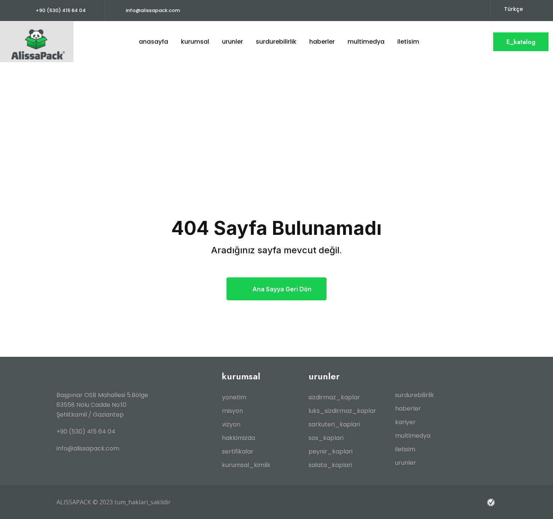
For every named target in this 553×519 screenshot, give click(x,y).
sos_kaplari (325, 438)
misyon (232, 410)
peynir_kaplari (330, 451)
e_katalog (520, 41)
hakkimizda (238, 438)
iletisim (408, 41)
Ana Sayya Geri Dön (281, 289)
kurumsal (195, 41)
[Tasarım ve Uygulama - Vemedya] (492, 502)
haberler (322, 41)
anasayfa (153, 41)
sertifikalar (238, 451)
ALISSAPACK (73, 502)
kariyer (405, 422)
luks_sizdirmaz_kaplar (342, 410)
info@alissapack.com (153, 10)
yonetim (234, 397)
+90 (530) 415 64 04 (61, 10)
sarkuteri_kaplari (334, 424)
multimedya (412, 435)
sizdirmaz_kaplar (334, 397)
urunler (232, 41)
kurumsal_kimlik (246, 465)
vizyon (231, 424)
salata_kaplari (330, 465)
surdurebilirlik (414, 395)
